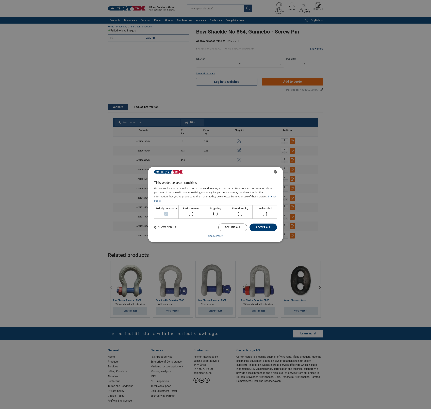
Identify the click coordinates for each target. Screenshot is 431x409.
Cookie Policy (215, 235)
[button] (165, 227)
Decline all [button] (233, 227)
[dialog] (215, 204)
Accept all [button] (263, 227)
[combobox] (275, 172)
